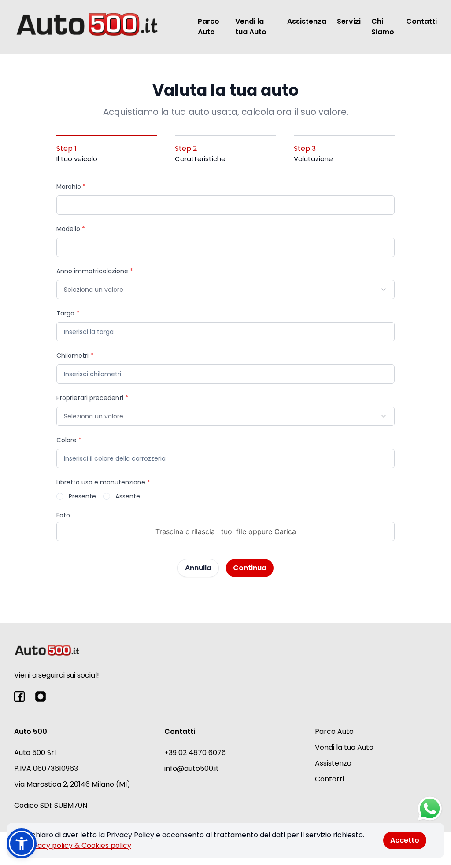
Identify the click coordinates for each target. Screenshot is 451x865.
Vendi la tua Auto (250, 26)
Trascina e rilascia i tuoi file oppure (225, 531)
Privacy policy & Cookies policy (78, 845)
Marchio (71, 186)
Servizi (349, 21)
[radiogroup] (225, 496)
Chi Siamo (382, 26)
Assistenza (306, 21)
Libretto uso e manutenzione (103, 482)
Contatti (421, 21)
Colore (68, 440)
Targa (67, 313)
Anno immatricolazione (94, 271)
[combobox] (225, 289)
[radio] (59, 496)
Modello (70, 228)
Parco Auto (208, 26)
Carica (285, 531)
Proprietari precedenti (92, 397)
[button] (21, 843)
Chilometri (74, 355)
